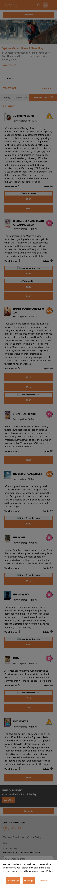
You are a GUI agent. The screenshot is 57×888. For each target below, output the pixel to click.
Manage (28, 880)
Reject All (44, 880)
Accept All (13, 880)
